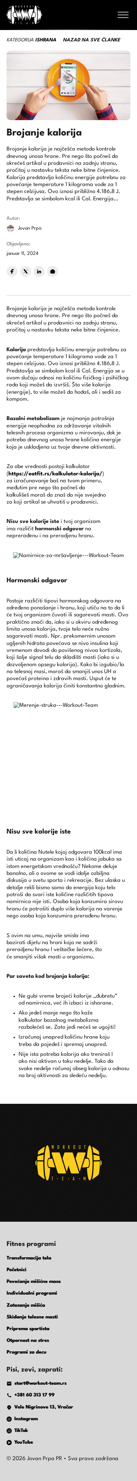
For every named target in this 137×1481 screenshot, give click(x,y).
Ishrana (45, 40)
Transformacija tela (29, 1258)
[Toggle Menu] (123, 15)
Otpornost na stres (28, 1340)
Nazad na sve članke (91, 40)
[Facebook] (12, 271)
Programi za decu (26, 1352)
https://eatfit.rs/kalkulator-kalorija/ (55, 474)
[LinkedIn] (39, 271)
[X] (25, 271)
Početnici (16, 1269)
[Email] (52, 271)
